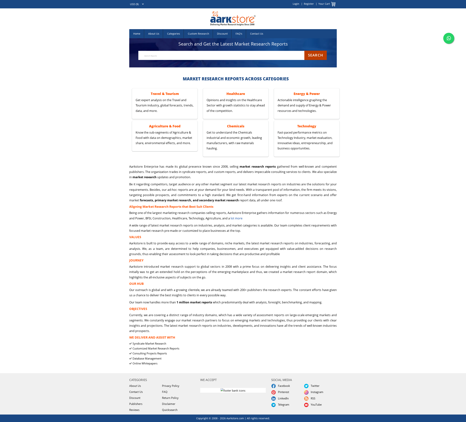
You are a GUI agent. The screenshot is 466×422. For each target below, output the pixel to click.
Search (315, 55)
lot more (236, 218)
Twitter (314, 386)
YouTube (315, 404)
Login (296, 3)
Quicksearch (169, 410)
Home (136, 33)
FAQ (164, 392)
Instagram (316, 392)
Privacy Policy (170, 386)
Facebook (283, 386)
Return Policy (170, 398)
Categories (173, 33)
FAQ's (239, 33)
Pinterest (283, 392)
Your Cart (324, 3)
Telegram (283, 404)
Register (309, 3)
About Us (153, 33)
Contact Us (256, 33)
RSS (312, 398)
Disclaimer (168, 404)
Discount (222, 33)
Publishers (135, 404)
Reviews (134, 410)
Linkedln (283, 398)
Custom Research (198, 33)
